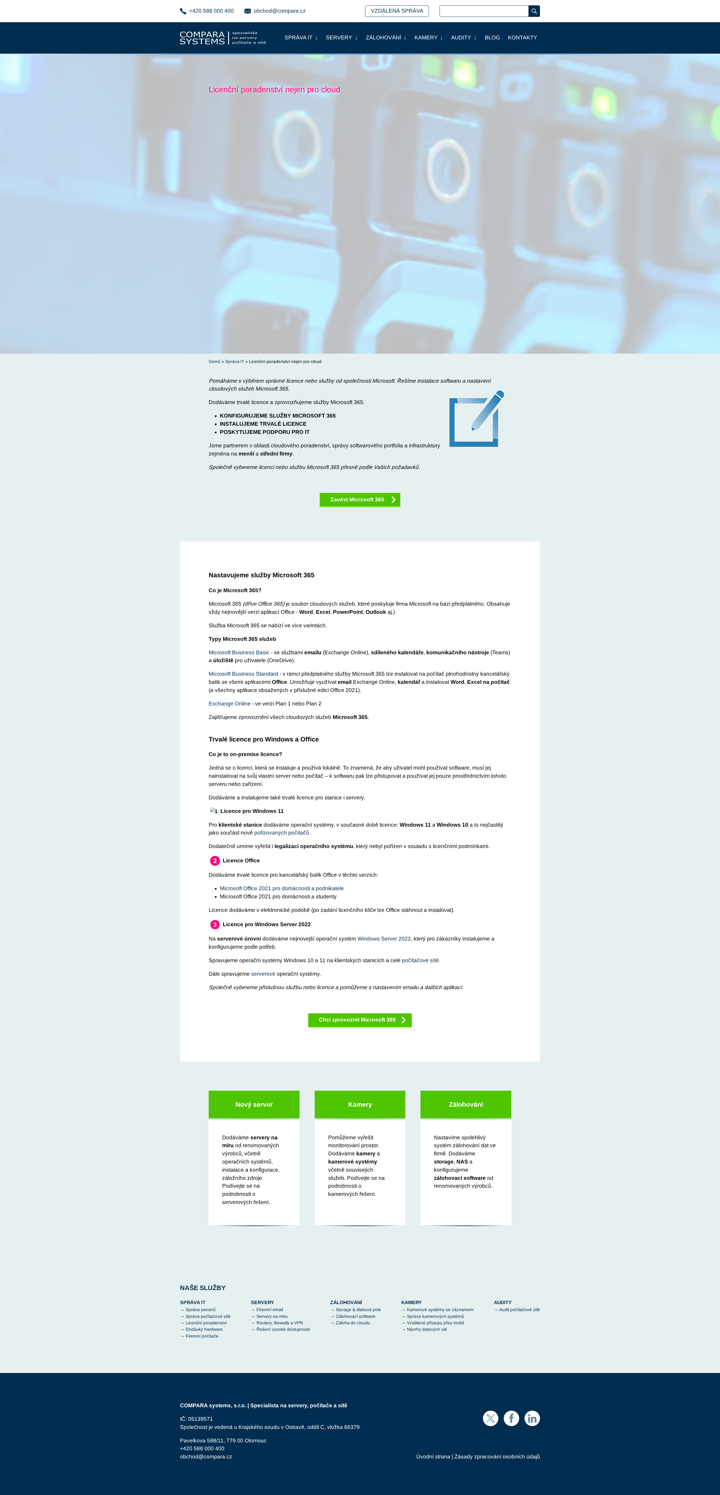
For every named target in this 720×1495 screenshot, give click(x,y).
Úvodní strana (433, 1457)
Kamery (426, 37)
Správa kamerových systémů (435, 1316)
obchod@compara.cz (280, 11)
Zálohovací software (355, 1316)
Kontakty (522, 37)
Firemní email (269, 1309)
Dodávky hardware (204, 1329)
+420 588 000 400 (211, 11)
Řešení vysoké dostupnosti (283, 1329)
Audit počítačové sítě (519, 1309)
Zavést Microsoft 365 (357, 499)
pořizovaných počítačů (281, 833)
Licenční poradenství (206, 1322)
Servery (339, 37)
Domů (214, 361)
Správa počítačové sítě (208, 1316)
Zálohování (383, 37)
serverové (263, 974)
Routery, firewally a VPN (279, 1322)
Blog (492, 37)
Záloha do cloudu (353, 1322)
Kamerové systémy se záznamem (440, 1309)
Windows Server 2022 (384, 939)
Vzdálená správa (397, 11)
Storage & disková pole (358, 1309)
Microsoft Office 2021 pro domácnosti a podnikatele (282, 888)
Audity (461, 37)
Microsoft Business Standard (243, 674)
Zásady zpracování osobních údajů (497, 1457)
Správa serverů (201, 1309)
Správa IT (298, 37)
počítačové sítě (420, 960)
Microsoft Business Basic (239, 652)
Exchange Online (230, 704)
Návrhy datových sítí (427, 1329)
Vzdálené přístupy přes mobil (435, 1322)
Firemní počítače (202, 1336)
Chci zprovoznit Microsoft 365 (357, 1020)
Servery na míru (272, 1316)
